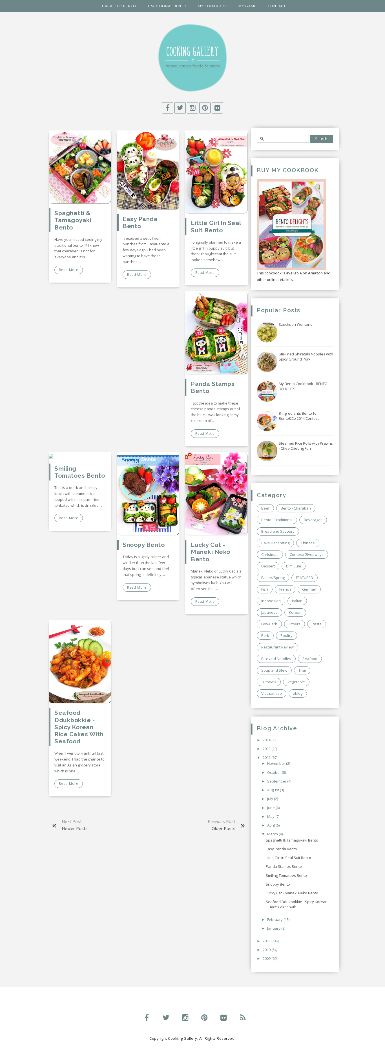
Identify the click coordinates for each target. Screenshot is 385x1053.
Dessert (268, 566)
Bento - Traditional (277, 519)
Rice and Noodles (276, 658)
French (285, 589)
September (277, 781)
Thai (302, 670)
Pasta (317, 623)
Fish (264, 589)
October (274, 772)
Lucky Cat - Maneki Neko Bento (210, 551)
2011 (267, 940)
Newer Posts (75, 828)
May (271, 816)
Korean (295, 612)
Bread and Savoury (278, 531)
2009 (267, 958)
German (309, 589)
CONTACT (277, 5)
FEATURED (304, 577)
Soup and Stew (274, 670)
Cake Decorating (275, 542)
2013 (267, 748)
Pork (265, 635)
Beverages (313, 519)
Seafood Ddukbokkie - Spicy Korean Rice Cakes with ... (297, 904)
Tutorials (268, 681)
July (270, 798)
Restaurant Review (277, 647)
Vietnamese (271, 693)
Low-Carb (269, 623)
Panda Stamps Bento (284, 866)
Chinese (308, 542)
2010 (267, 949)
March (273, 833)
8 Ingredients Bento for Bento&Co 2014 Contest (299, 416)
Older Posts (223, 828)
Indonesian (271, 600)
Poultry (286, 635)
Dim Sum (293, 566)
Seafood (309, 658)
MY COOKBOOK (212, 5)
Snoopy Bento (144, 544)
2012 (267, 757)
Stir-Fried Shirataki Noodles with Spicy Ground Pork (306, 356)
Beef (265, 508)
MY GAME (247, 5)
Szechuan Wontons (295, 324)
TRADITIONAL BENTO (167, 5)
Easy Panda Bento (140, 222)
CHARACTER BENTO (117, 5)
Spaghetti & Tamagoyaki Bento (72, 220)
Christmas (269, 554)
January (274, 928)
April (271, 825)
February (275, 919)
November (276, 763)
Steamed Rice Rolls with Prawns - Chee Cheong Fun (306, 446)
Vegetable (296, 681)
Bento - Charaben (296, 508)
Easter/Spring (273, 577)
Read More (68, 269)
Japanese (269, 612)
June (271, 807)
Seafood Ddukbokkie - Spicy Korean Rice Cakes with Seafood (78, 727)
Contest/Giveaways (307, 554)
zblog (297, 693)
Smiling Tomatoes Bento (79, 472)
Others (294, 623)
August (273, 789)
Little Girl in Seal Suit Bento (216, 226)
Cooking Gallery (182, 1038)
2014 (267, 739)
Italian (297, 600)
